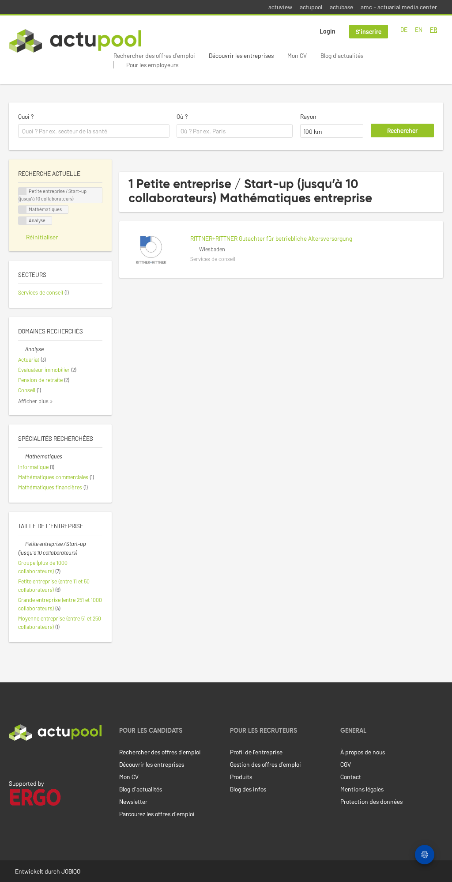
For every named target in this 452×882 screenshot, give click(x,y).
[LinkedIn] (14, 759)
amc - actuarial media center (399, 7)
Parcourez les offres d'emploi (157, 814)
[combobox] (94, 131)
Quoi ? (26, 116)
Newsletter (133, 801)
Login (327, 31)
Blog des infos (248, 789)
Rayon (308, 116)
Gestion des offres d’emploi (265, 764)
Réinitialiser (42, 237)
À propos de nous (362, 752)
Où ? (182, 116)
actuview (280, 7)
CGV (345, 764)
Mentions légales (362, 789)
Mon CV (297, 55)
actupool (311, 7)
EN (418, 29)
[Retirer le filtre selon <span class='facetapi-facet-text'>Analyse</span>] (22, 220)
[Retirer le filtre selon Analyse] (21, 348)
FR (433, 29)
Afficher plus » (35, 401)
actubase (341, 7)
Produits (241, 776)
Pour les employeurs (152, 64)
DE (403, 29)
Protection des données (371, 801)
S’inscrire (368, 31)
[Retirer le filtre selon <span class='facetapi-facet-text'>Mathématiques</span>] (22, 209)
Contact (350, 776)
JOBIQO (70, 871)
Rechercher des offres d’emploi (154, 55)
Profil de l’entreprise (256, 752)
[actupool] (75, 41)
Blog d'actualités (341, 55)
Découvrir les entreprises (241, 55)
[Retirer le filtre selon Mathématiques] (21, 456)
